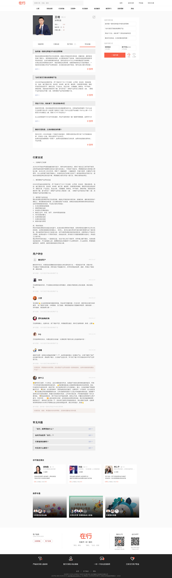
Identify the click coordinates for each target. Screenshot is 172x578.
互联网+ (73, 8)
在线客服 (37, 541)
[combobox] (58, 3)
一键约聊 (114, 55)
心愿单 (134, 57)
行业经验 (61, 8)
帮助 (94, 571)
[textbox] (58, 3)
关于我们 (86, 571)
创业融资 (97, 8)
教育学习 (109, 8)
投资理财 (120, 8)
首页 (121, 3)
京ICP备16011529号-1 (74, 576)
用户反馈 (48, 541)
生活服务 (85, 8)
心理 (37, 8)
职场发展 (50, 8)
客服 (129, 57)
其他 (132, 8)
